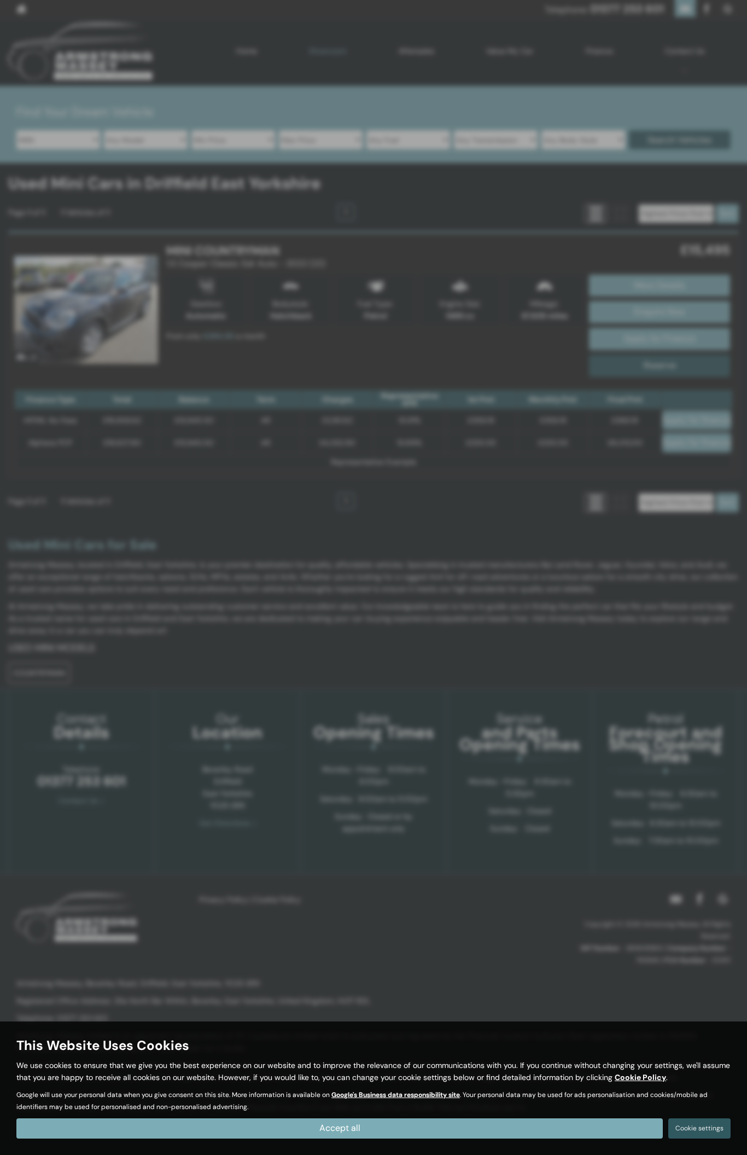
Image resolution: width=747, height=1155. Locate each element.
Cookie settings (699, 1128)
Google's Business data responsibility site (395, 1094)
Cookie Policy (640, 1077)
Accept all (339, 1128)
